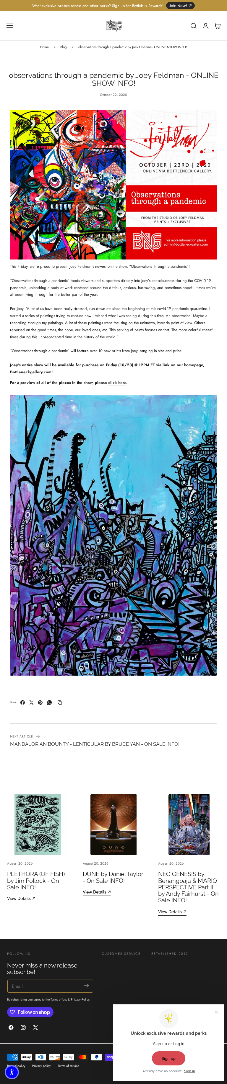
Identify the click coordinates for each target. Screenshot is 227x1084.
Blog (63, 47)
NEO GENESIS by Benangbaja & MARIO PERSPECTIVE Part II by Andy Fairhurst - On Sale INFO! (188, 887)
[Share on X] (31, 702)
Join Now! (178, 6)
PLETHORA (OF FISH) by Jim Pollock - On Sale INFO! (36, 881)
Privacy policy (41, 1066)
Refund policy (16, 1066)
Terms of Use (59, 999)
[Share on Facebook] (22, 702)
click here (117, 382)
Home (44, 47)
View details (19, 898)
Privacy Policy (80, 999)
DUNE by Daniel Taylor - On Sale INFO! (113, 877)
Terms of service (68, 1066)
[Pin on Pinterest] (40, 702)
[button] (9, 26)
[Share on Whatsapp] (49, 702)
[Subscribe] (86, 985)
